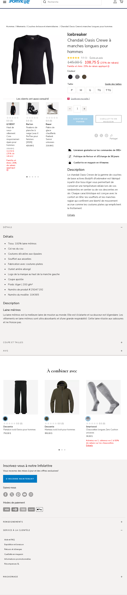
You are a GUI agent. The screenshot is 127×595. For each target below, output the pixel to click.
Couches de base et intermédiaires (42, 26)
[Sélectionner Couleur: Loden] (84, 77)
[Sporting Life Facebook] (5, 494)
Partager (114, 138)
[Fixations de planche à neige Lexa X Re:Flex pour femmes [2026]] (32, 108)
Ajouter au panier (80, 120)
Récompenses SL (11, 564)
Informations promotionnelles (17, 559)
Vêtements (21, 26)
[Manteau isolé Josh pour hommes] (62, 397)
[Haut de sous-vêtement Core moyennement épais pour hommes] (13, 108)
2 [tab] (62, 449)
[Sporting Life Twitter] (11, 494)
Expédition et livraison (14, 544)
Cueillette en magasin (108, 120)
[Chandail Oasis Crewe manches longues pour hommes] (32, 60)
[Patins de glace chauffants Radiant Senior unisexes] (52, 108)
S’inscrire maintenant (20, 479)
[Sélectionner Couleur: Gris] (77, 77)
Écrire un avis (96, 57)
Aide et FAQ (9, 539)
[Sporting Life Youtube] (24, 494)
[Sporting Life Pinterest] (18, 494)
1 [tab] (59, 449)
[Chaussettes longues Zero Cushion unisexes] (103, 397)
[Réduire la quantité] (69, 108)
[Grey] (87, 418)
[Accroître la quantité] (84, 108)
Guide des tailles (113, 84)
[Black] (5, 418)
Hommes (10, 26)
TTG (108, 90)
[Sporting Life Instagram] (30, 494)
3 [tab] (65, 449)
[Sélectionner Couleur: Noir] (70, 77)
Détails (71, 215)
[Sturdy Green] (46, 418)
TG (99, 90)
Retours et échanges (13, 549)
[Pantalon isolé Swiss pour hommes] (20, 397)
